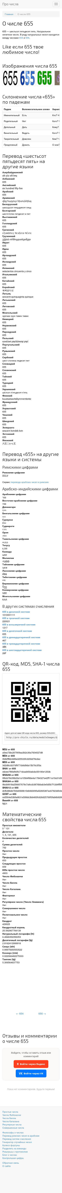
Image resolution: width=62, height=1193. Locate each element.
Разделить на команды (14, 1148)
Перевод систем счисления (16, 1138)
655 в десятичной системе (17, 630)
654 (21, 37)
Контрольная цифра (13, 1158)
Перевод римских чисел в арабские (20, 1135)
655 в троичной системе (16, 618)
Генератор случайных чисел (17, 1142)
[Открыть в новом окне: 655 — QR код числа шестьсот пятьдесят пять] (31, 702)
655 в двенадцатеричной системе (21, 637)
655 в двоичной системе (16, 611)
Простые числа (10, 1111)
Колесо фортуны (11, 1145)
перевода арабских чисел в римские (30, 482)
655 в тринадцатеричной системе (21, 643)
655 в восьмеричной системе (18, 624)
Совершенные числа (13, 1127)
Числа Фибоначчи (11, 1114)
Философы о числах (13, 1132)
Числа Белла (9, 1118)
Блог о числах (9, 1154)
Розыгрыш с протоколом (15, 1151)
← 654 (20, 1013)
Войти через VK (31, 1073)
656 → (42, 1013)
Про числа (10, 4)
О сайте (6, 1165)
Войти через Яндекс (31, 1064)
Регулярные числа (11, 1124)
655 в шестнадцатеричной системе (22, 650)
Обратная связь (10, 1162)
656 (27, 37)
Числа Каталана (10, 1121)
